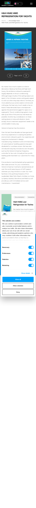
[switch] (31, 253)
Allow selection (18, 286)
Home (4, 21)
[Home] (7, 3)
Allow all (18, 279)
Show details (25, 273)
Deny (18, 292)
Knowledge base (14, 21)
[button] (18, 3)
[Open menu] (31, 4)
